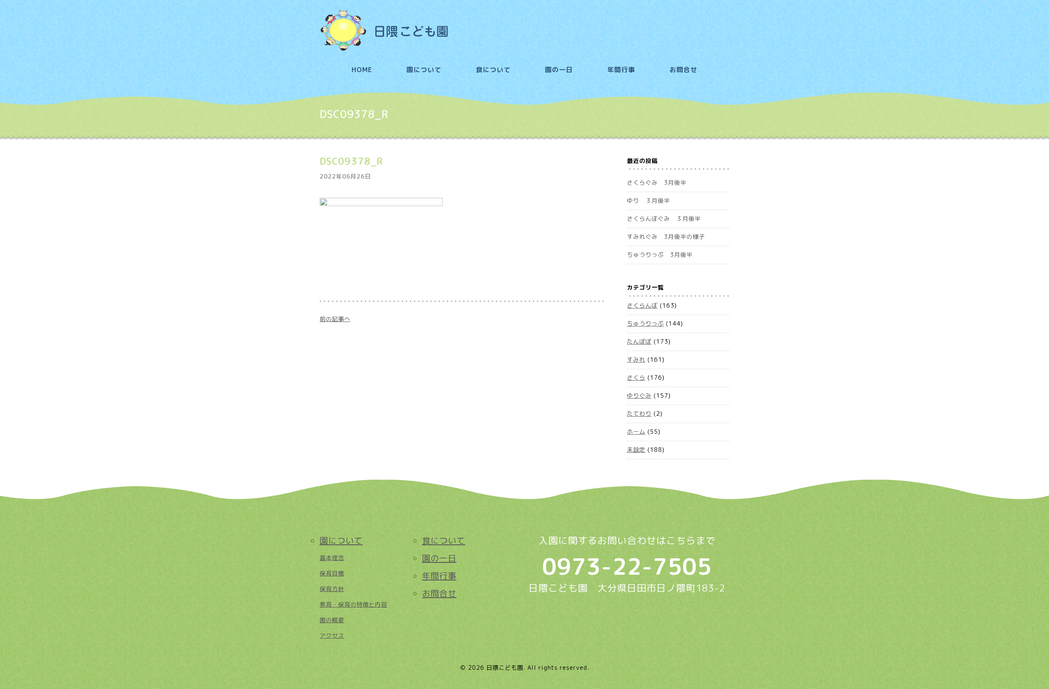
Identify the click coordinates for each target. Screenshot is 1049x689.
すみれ (636, 360)
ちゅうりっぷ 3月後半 (660, 255)
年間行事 (621, 69)
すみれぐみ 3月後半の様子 (666, 237)
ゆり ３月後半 (648, 201)
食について (493, 69)
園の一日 (559, 69)
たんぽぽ (639, 342)
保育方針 (332, 589)
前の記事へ (335, 319)
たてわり (639, 414)
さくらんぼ (642, 305)
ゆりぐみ (639, 396)
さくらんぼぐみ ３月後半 (664, 219)
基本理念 (332, 558)
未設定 (636, 450)
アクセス (332, 636)
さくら (636, 378)
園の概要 (332, 620)
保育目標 (332, 573)
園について (423, 69)
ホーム (636, 432)
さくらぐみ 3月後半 (656, 183)
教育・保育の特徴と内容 (353, 605)
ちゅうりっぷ (645, 324)
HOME (362, 69)
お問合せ (683, 69)
